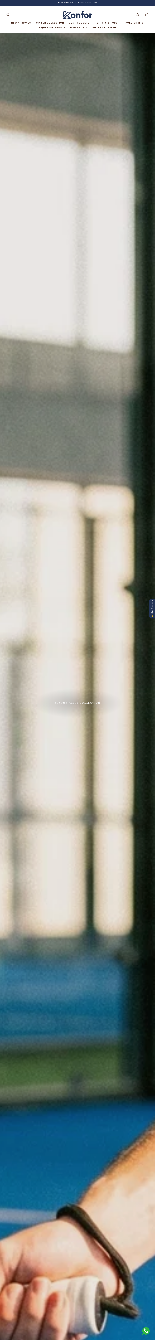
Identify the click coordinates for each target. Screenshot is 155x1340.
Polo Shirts (134, 23)
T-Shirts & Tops (106, 23)
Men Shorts (79, 27)
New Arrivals (21, 23)
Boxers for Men (104, 27)
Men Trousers (79, 23)
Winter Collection (50, 23)
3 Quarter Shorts (52, 27)
